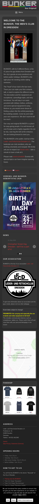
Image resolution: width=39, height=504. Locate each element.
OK (8, 500)
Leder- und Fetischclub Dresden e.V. (17, 141)
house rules (24, 149)
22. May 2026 (13, 240)
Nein (13, 500)
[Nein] (36, 495)
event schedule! (19, 156)
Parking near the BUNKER (13, 476)
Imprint (5, 439)
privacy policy (21, 355)
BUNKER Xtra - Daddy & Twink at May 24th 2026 (19, 245)
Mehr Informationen (25, 500)
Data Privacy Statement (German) (13, 441)
